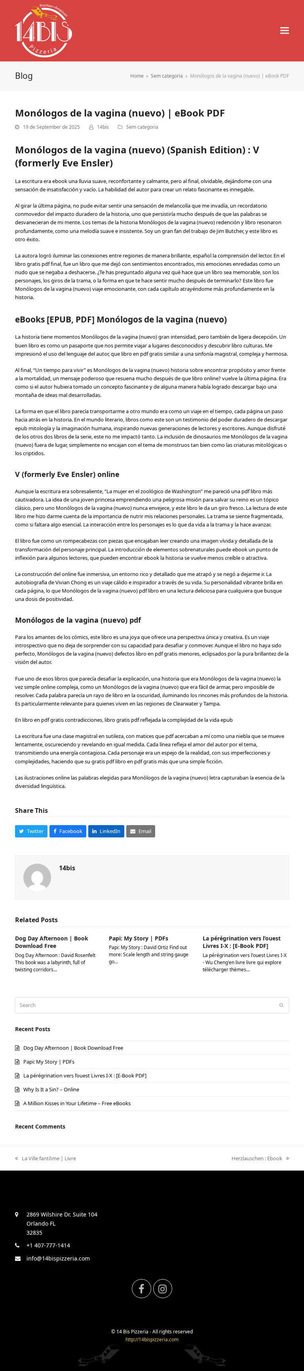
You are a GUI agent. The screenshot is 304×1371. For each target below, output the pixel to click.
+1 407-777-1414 (48, 1245)
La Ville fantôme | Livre (49, 1158)
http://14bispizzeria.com (152, 1339)
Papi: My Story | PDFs (138, 938)
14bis (103, 127)
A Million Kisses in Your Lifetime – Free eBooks (77, 1103)
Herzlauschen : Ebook (257, 1158)
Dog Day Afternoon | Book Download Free (51, 942)
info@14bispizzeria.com (58, 1258)
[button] (284, 30)
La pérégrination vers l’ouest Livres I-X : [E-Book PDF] (242, 942)
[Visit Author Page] (37, 877)
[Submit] (281, 1005)
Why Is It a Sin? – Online (51, 1089)
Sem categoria (142, 127)
